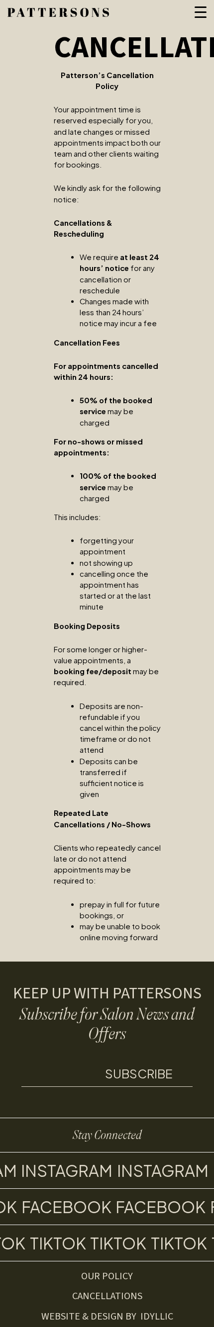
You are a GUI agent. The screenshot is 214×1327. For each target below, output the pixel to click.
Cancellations (107, 1296)
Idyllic (156, 1317)
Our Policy (107, 1276)
